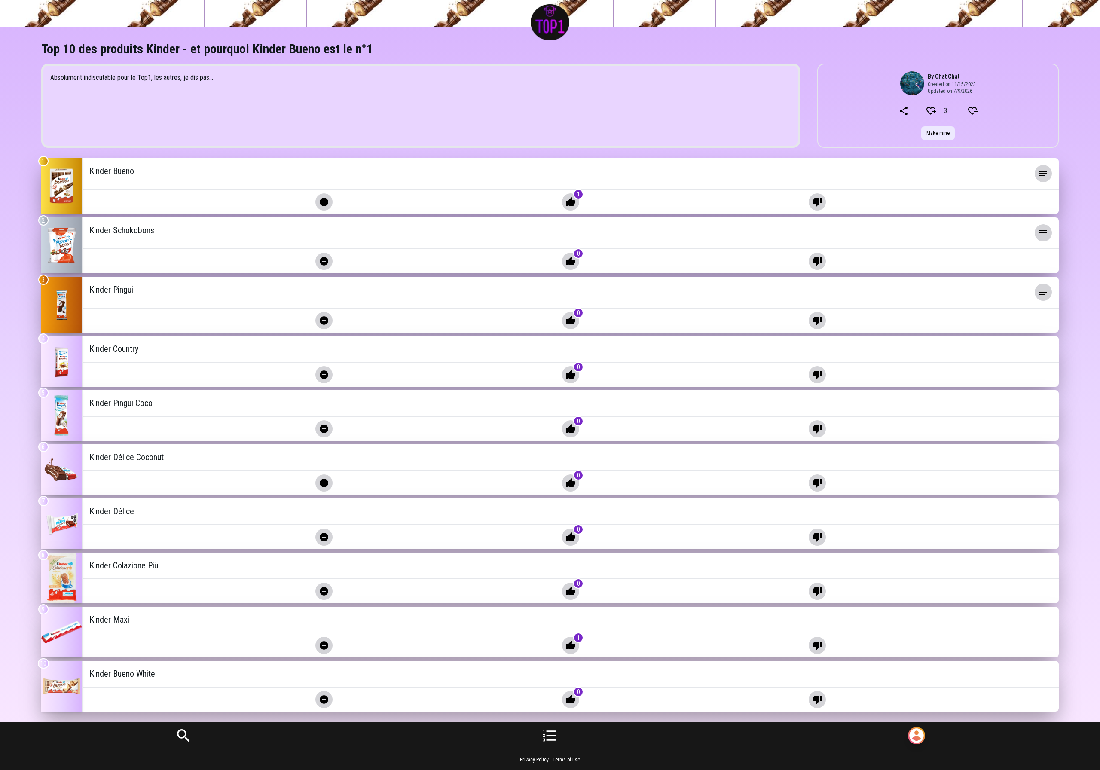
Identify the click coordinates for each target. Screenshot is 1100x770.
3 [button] (43, 279)
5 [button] (43, 392)
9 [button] (43, 609)
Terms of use (566, 760)
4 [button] (43, 338)
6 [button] (43, 446)
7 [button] (43, 501)
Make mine (938, 133)
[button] (560, 173)
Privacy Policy (534, 760)
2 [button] (43, 220)
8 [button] (43, 555)
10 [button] (43, 663)
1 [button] (43, 161)
